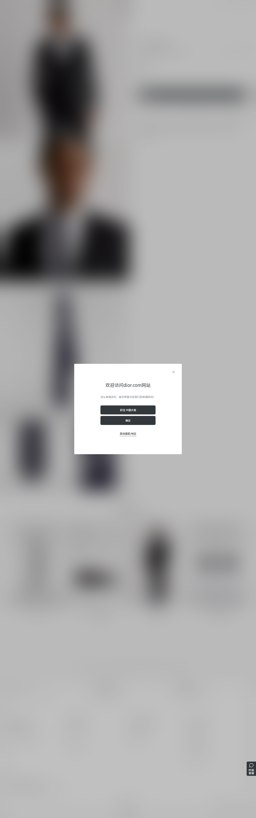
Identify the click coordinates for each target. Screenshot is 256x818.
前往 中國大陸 (128, 410)
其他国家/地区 (128, 433)
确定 (128, 420)
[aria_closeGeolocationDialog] (173, 372)
